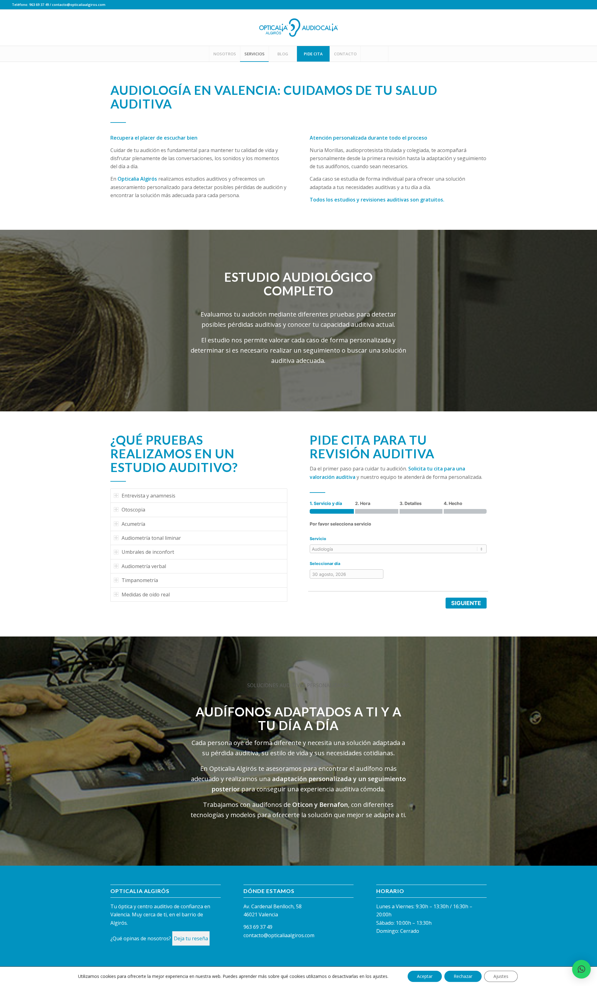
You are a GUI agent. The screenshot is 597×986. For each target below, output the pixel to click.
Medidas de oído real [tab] (146, 594)
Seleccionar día (325, 563)
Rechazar (463, 976)
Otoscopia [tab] (133, 509)
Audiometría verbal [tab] (144, 566)
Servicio (318, 538)
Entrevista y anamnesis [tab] (148, 495)
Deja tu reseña (191, 938)
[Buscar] (374, 54)
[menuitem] (224, 54)
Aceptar (425, 976)
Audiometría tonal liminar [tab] (151, 538)
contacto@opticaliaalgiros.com (78, 4)
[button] (581, 969)
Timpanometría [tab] (140, 580)
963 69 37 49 (39, 4)
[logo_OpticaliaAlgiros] (298, 28)
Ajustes (500, 976)
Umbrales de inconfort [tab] (148, 552)
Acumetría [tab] (133, 524)
